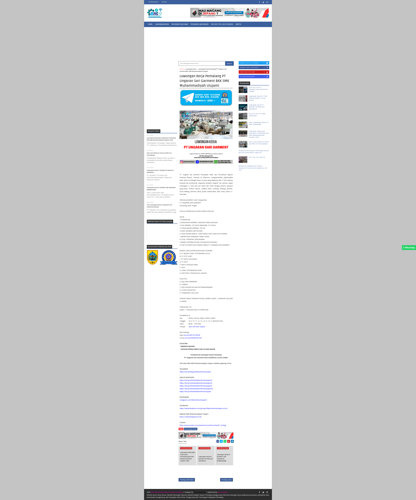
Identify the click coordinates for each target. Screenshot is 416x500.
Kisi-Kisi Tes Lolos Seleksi (222, 24)
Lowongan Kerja (162, 24)
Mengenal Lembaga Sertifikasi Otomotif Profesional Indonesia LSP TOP (253, 168)
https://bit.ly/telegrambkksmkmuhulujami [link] (195, 372)
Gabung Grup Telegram (249, 63)
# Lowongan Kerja (191, 429)
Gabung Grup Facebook (249, 67)
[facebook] (259, 2)
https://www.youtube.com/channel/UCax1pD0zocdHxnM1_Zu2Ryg (203, 425)
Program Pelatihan (179, 24)
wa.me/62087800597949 (193, 338)
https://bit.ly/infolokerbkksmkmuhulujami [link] (195, 391)
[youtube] (263, 2)
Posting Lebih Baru (186, 480)
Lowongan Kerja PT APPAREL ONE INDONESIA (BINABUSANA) (223, 458)
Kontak (164, 2)
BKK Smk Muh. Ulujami (197, 327)
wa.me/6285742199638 (192, 335)
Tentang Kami (153, 2)
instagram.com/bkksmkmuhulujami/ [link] (193, 400)
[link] (203, 408)
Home (150, 24)
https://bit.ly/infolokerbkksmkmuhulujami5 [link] (196, 380)
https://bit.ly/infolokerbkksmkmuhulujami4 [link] (196, 383)
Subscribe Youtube (247, 72)
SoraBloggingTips (200, 492)
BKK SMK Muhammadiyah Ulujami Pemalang (166, 492)
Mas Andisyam (223, 492)
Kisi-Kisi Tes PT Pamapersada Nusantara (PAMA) (258, 89)
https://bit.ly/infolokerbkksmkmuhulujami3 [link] (196, 386)
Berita (238, 24)
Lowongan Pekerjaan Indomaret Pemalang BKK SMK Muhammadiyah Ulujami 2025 (187, 456)
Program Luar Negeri (200, 24)
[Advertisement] (208, 44)
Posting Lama (226, 480)
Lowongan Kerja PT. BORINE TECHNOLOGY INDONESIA (205, 459)
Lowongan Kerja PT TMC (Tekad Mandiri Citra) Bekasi (258, 98)
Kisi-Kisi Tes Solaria (257, 157)
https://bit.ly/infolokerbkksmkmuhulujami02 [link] (196, 389)
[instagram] (267, 2)
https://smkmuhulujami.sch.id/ (191, 417)
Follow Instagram (247, 76)
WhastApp (410, 247)
